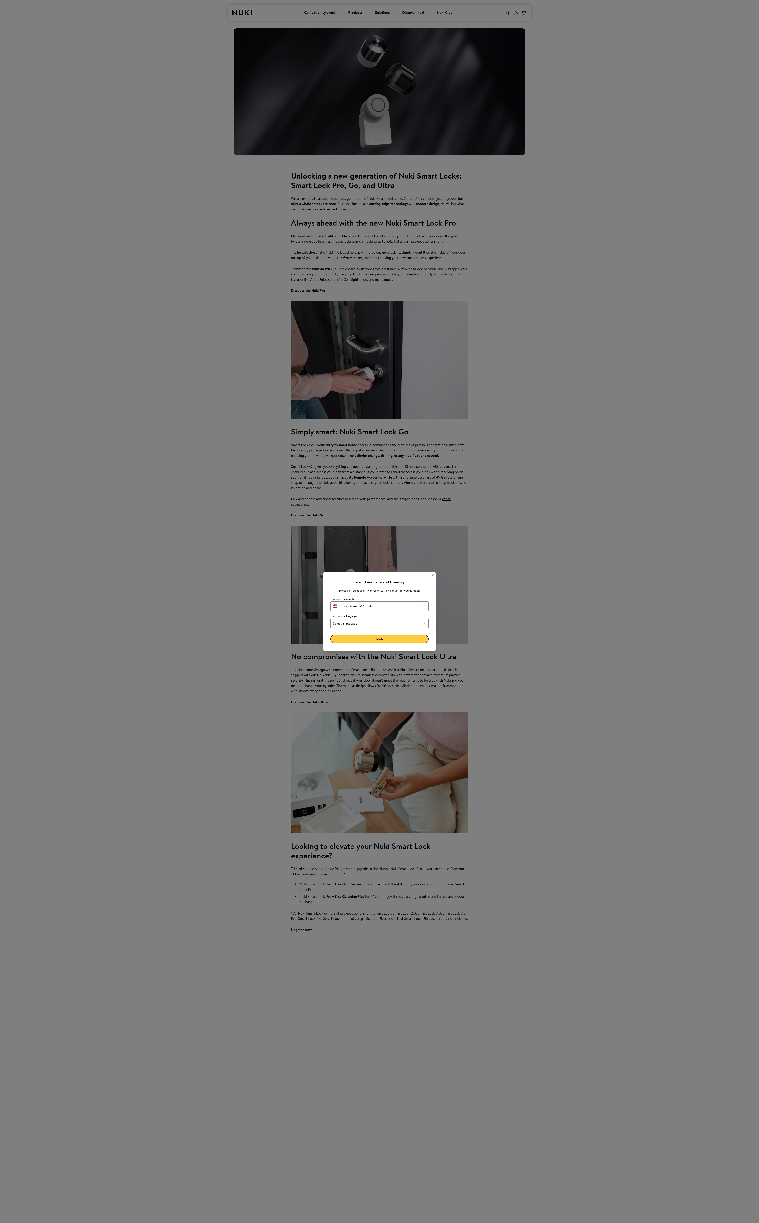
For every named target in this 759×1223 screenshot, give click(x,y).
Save (379, 639)
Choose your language (343, 616)
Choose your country (343, 599)
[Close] (433, 575)
